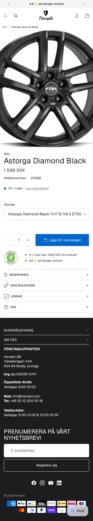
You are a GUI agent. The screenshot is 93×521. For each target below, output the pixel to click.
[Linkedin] (59, 483)
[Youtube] (51, 483)
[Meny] (5, 15)
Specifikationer (22, 285)
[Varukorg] (87, 16)
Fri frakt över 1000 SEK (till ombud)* (53, 255)
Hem (4, 27)
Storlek (9, 204)
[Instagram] (42, 483)
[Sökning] (15, 16)
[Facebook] (34, 483)
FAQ (13, 307)
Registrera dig (46, 465)
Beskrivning (19, 275)
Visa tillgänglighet (37, 188)
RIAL (7, 154)
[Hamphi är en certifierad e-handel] (11, 258)
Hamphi (20, 496)
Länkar (16, 296)
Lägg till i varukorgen (65, 240)
